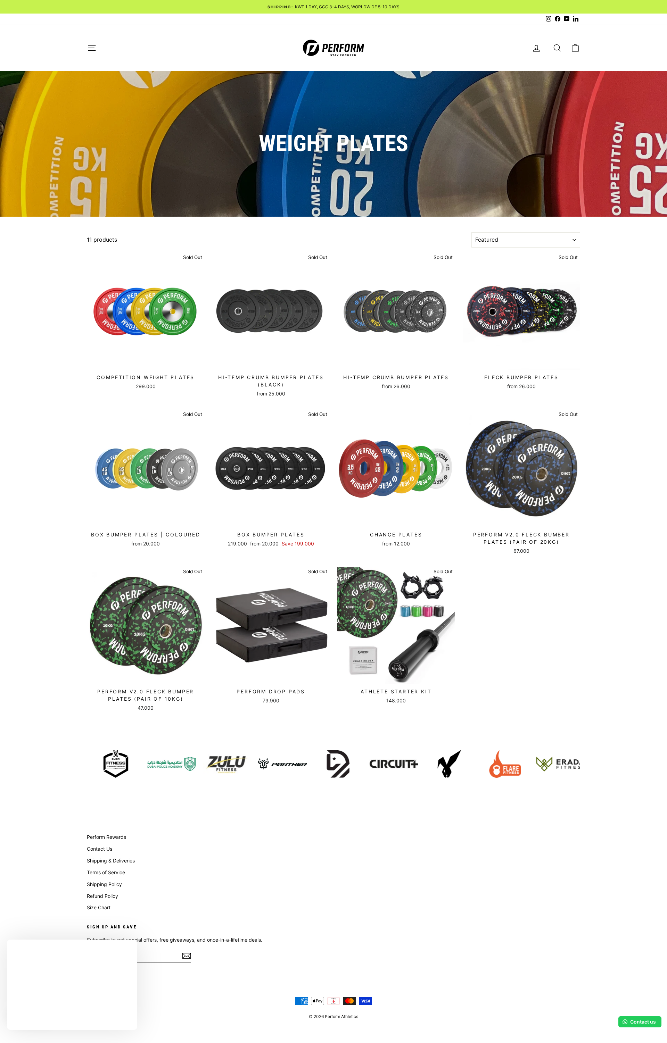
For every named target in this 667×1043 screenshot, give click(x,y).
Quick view (145, 363)
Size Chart (98, 907)
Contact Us (99, 849)
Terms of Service (106, 872)
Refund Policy (102, 896)
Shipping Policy (104, 884)
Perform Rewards (106, 837)
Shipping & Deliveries (111, 860)
